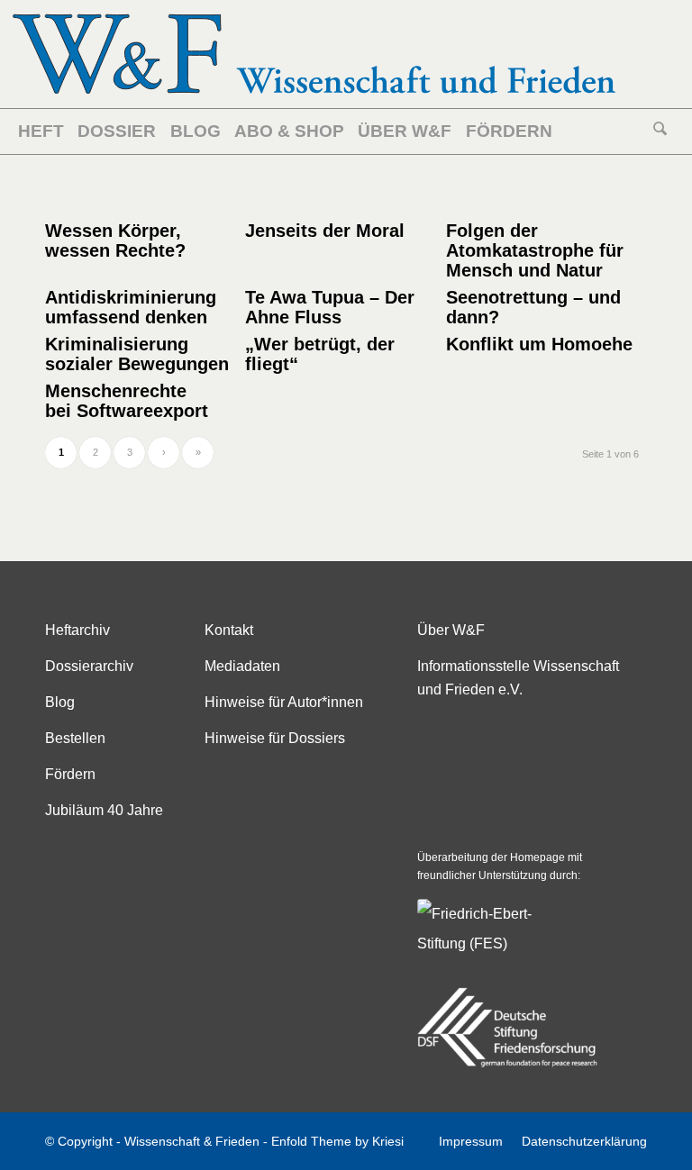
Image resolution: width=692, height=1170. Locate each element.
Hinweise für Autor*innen (284, 702)
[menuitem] (44, 131)
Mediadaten (242, 666)
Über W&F (451, 630)
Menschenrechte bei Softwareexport (126, 401)
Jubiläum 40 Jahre (104, 810)
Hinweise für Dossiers (275, 738)
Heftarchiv (77, 630)
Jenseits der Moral (325, 230)
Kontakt (229, 630)
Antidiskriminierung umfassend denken (130, 307)
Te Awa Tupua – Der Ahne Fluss (329, 307)
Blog (60, 702)
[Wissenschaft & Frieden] (314, 54)
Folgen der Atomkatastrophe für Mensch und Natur (535, 250)
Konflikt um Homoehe (539, 344)
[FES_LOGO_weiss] (489, 940)
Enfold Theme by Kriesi (337, 1141)
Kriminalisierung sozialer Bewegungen (137, 354)
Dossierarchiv (89, 666)
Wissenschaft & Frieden (192, 1141)
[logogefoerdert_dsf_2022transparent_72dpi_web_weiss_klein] (507, 1026)
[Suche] (660, 131)
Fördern (70, 774)
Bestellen (75, 738)
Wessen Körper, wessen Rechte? (115, 240)
